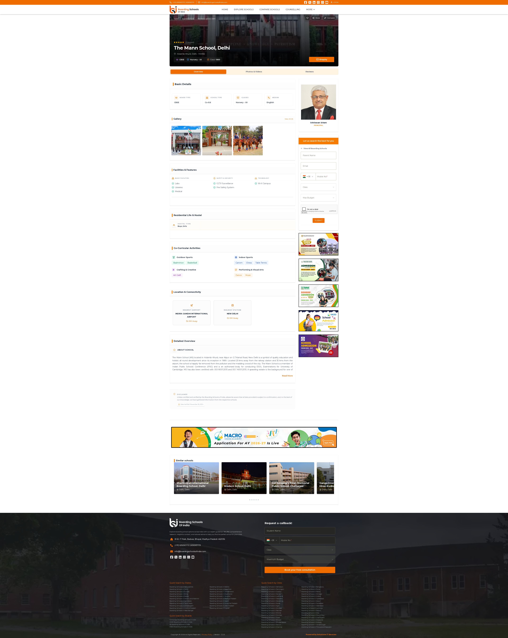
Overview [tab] (198, 71)
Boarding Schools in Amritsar (271, 608)
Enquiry (323, 59)
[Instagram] (318, 2)
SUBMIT (318, 220)
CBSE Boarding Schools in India (181, 622)
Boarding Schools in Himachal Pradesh (223, 603)
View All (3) (289, 119)
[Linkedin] (314, 2)
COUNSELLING (293, 9)
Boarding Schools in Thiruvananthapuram (316, 627)
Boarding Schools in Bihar (179, 594)
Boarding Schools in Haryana (220, 596)
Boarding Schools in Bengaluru (312, 587)
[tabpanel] (254, 246)
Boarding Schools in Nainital (271, 610)
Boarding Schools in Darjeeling (272, 601)
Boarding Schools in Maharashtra (181, 587)
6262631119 (190, 2)
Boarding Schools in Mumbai (271, 615)
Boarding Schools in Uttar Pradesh (222, 606)
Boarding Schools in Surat (270, 617)
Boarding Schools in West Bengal (181, 610)
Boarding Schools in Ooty (310, 613)
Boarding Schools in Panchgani (272, 589)
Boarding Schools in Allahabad (312, 606)
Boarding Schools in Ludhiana (272, 596)
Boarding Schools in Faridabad (312, 603)
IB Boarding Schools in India (180, 624)
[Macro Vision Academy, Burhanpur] (254, 437)
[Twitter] (309, 2)
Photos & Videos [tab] (254, 71)
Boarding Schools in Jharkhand (221, 594)
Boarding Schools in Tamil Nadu (181, 603)
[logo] (184, 9)
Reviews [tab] (310, 71)
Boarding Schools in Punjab (179, 592)
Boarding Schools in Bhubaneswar (273, 622)
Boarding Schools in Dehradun (272, 587)
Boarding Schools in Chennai (271, 627)
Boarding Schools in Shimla (271, 613)
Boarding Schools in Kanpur (271, 594)
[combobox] (318, 187)
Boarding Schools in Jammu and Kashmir (184, 599)
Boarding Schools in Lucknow (312, 608)
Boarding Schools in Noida (270, 603)
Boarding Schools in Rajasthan (221, 589)
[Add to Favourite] (307, 18)
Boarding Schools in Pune (310, 589)
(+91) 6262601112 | (179, 2)
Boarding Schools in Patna (310, 592)
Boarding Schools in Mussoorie (312, 620)
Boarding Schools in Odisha (219, 587)
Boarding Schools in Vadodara (272, 599)
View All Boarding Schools (315, 148)
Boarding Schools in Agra (270, 606)
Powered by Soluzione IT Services (321, 634)
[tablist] (254, 71)
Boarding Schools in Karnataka (181, 601)
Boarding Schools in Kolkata (311, 622)
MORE (309, 9)
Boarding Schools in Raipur (311, 610)
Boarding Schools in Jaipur (310, 601)
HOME (225, 9)
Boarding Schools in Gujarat (219, 608)
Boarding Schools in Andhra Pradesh (183, 608)
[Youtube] (326, 2)
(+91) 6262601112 (182, 545)
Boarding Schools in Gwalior (271, 592)
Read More (287, 376)
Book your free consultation (300, 570)
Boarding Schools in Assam (219, 601)
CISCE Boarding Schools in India (181, 627)
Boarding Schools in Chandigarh (313, 617)
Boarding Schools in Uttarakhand (221, 592)
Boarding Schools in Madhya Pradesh (223, 599)
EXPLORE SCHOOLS (244, 9)
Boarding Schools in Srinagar (311, 594)
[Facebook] (305, 2)
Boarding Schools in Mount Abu (312, 615)
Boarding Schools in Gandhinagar (313, 625)
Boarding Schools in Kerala (179, 596)
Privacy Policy (207, 634)
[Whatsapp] (322, 2)
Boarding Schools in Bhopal (271, 620)
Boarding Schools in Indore (311, 596)
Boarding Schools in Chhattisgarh (182, 606)
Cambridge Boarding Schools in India (183, 620)
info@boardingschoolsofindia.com (214, 2)
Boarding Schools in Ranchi (271, 625)
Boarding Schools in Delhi (179, 589)
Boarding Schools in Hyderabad (312, 599)
